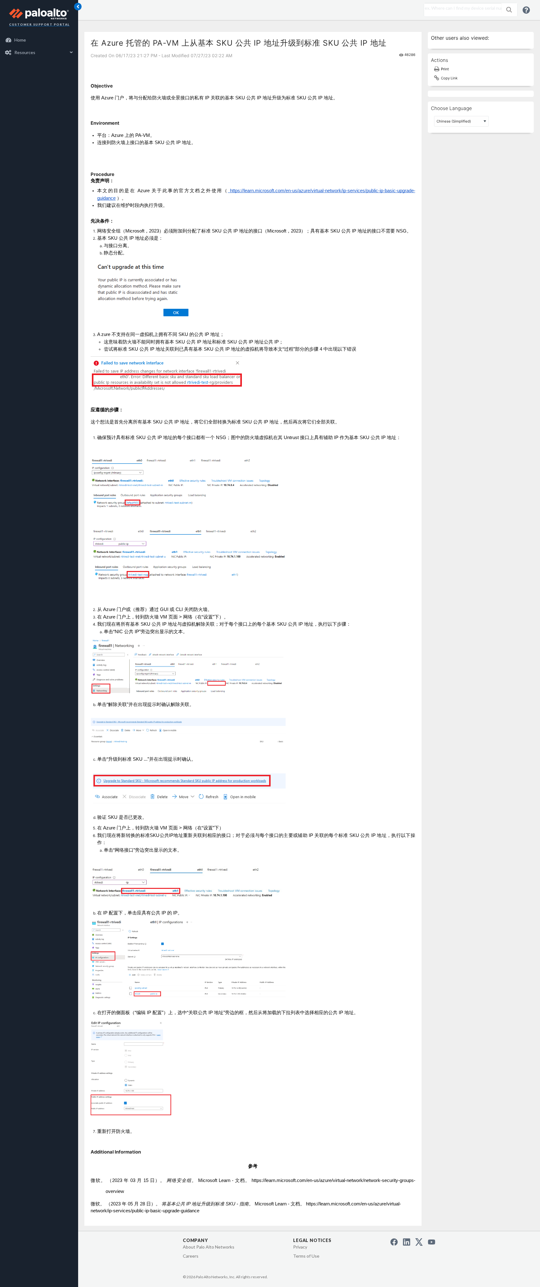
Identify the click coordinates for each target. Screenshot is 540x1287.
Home (20, 40)
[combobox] (461, 8)
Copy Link (449, 78)
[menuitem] (39, 40)
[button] (509, 9)
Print (445, 69)
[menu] (39, 46)
